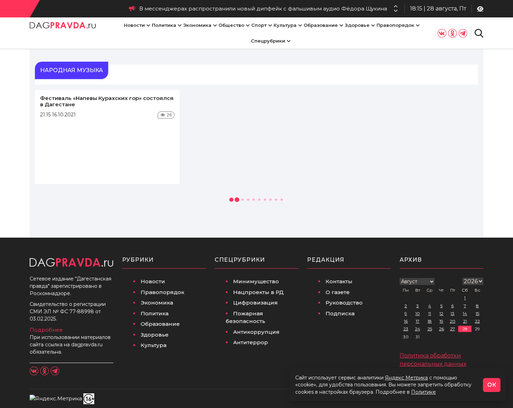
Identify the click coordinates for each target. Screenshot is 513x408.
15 (477, 313)
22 (477, 321)
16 (406, 321)
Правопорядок (395, 25)
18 (430, 321)
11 (429, 313)
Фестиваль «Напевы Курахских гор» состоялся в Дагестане (106, 101)
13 (452, 313)
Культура (285, 25)
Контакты (339, 281)
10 (417, 313)
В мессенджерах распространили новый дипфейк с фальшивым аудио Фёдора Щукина (263, 8)
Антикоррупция (256, 332)
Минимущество (256, 281)
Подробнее (46, 329)
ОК (491, 385)
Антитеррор (250, 342)
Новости (134, 25)
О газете (338, 292)
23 (405, 328)
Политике (423, 392)
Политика (164, 25)
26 (441, 328)
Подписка (340, 313)
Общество (231, 25)
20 (452, 321)
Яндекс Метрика (406, 378)
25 (430, 328)
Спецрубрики (268, 41)
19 (441, 321)
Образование (321, 25)
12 (441, 313)
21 (465, 321)
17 (417, 321)
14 (465, 313)
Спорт (259, 25)
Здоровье (357, 25)
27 (452, 328)
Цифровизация (255, 302)
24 (417, 328)
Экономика (197, 25)
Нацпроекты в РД (258, 292)
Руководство (344, 302)
